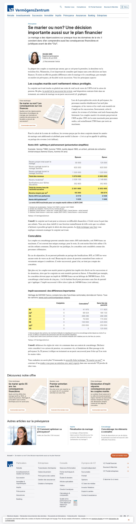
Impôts (58, 15)
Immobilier (48, 15)
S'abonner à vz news (110, 479)
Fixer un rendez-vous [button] (119, 455)
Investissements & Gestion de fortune (23, 473)
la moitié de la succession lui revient (57, 91)
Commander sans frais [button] (29, 126)
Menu (126, 7)
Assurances (81, 15)
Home (10, 464)
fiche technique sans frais (87, 227)
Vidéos (62, 485)
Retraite (10, 15)
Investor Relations (87, 487)
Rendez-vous (69, 7)
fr (125, 516)
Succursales (85, 472)
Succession (37, 15)
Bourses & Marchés (111, 7)
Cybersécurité (72, 516)
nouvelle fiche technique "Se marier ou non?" (84, 360)
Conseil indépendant (88, 468)
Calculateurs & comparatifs (65, 494)
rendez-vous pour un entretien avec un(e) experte (59, 363)
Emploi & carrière (87, 491)
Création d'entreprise (45, 484)
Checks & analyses (66, 489)
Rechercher (60, 6)
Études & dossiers (66, 478)
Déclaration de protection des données (33, 516)
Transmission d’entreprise (47, 468)
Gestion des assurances (46, 480)
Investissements (23, 15)
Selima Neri (47, 54)
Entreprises (102, 15)
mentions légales (97, 519)
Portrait (84, 476)
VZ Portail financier (95, 7)
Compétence (81, 7)
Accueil (9, 455)
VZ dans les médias (88, 484)
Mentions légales (13, 516)
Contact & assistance (89, 495)
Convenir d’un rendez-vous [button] (60, 410)
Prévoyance (68, 15)
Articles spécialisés (66, 482)
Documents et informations (57, 516)
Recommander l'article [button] (52, 61)
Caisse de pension (44, 472)
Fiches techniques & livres (67, 473)
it (128, 516)
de (121, 516)
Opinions (84, 480)
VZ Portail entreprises (114, 471)
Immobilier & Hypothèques (21, 482)
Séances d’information (68, 468)
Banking (91, 15)
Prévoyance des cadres (46, 476)
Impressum (81, 516)
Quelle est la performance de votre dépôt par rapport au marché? (65, 502)
